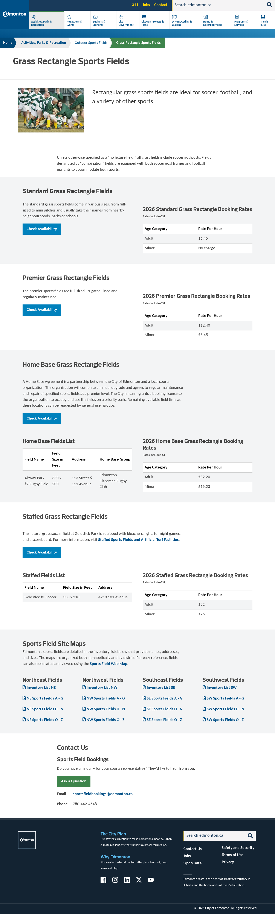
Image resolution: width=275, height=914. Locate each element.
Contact (160, 5)
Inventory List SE (161, 688)
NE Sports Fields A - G (45, 699)
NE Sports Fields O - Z (45, 720)
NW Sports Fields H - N (106, 709)
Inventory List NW (102, 688)
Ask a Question (73, 781)
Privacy (228, 862)
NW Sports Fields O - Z (105, 720)
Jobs (146, 5)
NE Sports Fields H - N (45, 709)
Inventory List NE (41, 688)
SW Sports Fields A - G (225, 699)
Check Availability (42, 229)
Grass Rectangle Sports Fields (138, 43)
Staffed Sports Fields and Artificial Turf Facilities (138, 540)
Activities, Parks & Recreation (43, 43)
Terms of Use (232, 855)
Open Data (192, 863)
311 (135, 5)
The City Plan (113, 833)
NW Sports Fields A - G (106, 699)
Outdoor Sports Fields (91, 43)
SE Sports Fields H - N (165, 709)
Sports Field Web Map (108, 664)
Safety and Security (238, 848)
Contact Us (192, 849)
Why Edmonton (115, 856)
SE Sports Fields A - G (164, 699)
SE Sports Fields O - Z (164, 720)
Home (7, 43)
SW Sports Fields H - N (225, 709)
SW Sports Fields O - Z (225, 720)
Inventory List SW (222, 688)
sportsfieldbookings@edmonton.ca (103, 794)
